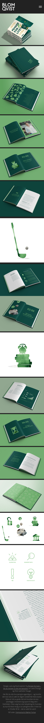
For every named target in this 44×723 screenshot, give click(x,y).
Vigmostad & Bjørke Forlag (26, 712)
